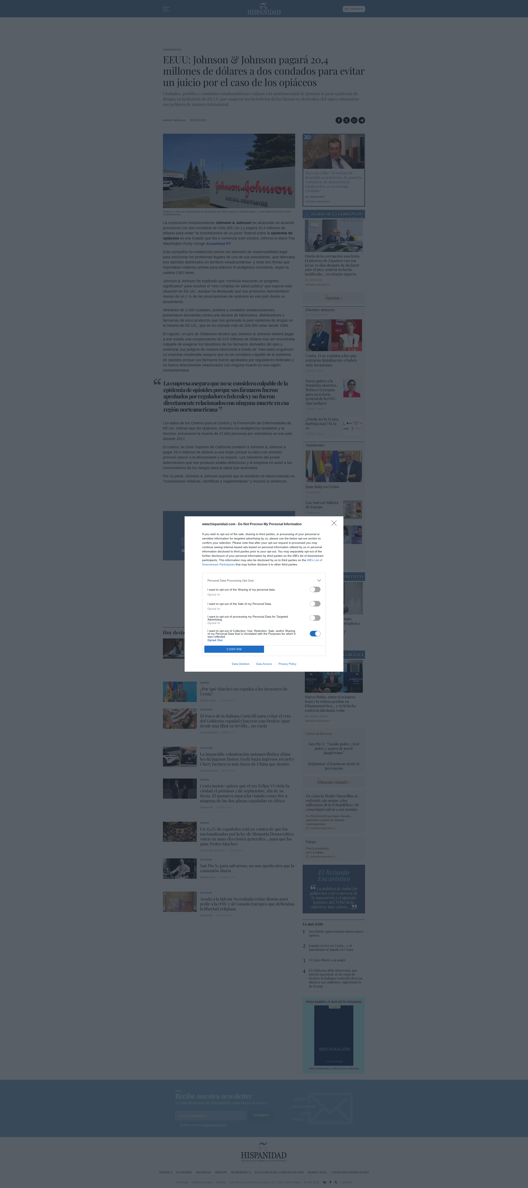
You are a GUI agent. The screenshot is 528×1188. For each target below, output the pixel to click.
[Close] (335, 524)
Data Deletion (241, 663)
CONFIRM (234, 649)
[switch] (315, 589)
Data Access (264, 663)
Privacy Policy (287, 663)
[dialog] (264, 594)
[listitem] (264, 580)
